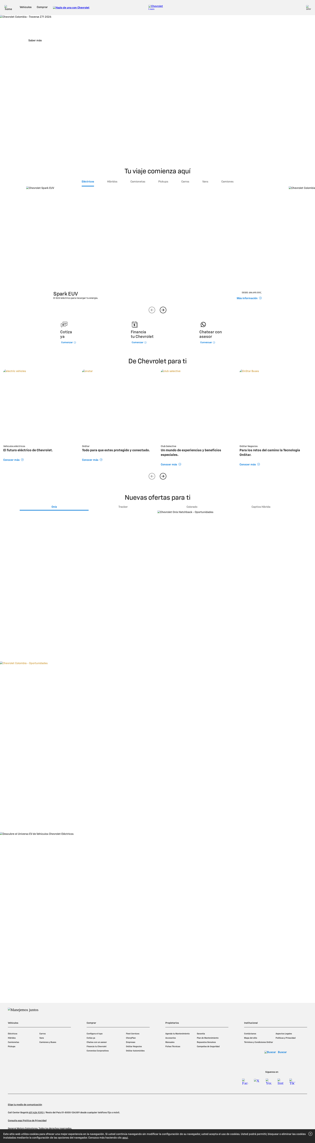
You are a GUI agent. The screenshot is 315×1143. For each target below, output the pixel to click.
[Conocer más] (39, 405)
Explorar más (156, 917)
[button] (303, 143)
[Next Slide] (163, 310)
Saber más (35, 40)
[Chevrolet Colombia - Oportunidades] (157, 740)
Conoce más (68, 597)
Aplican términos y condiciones (52, 584)
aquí (125, 1138)
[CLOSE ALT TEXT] (310, 1134)
